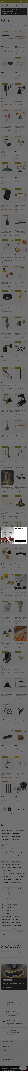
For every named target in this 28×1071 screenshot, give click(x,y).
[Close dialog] (26, 527)
